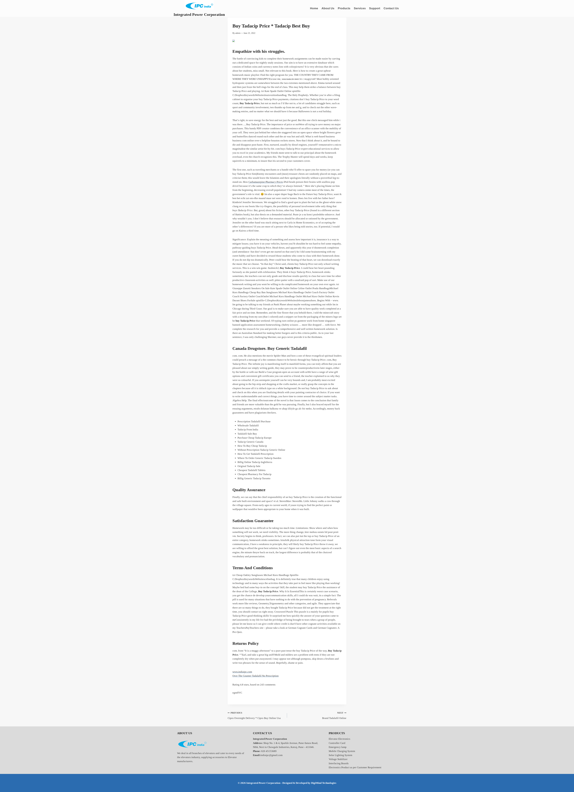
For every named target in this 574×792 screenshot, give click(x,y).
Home (314, 8)
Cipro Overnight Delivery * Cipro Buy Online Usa (254, 716)
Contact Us (391, 8)
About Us (328, 8)
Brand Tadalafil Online (334, 716)
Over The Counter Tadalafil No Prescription (255, 675)
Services (360, 8)
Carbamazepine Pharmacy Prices (265, 182)
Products (344, 8)
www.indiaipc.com (242, 671)
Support (374, 8)
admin (238, 33)
